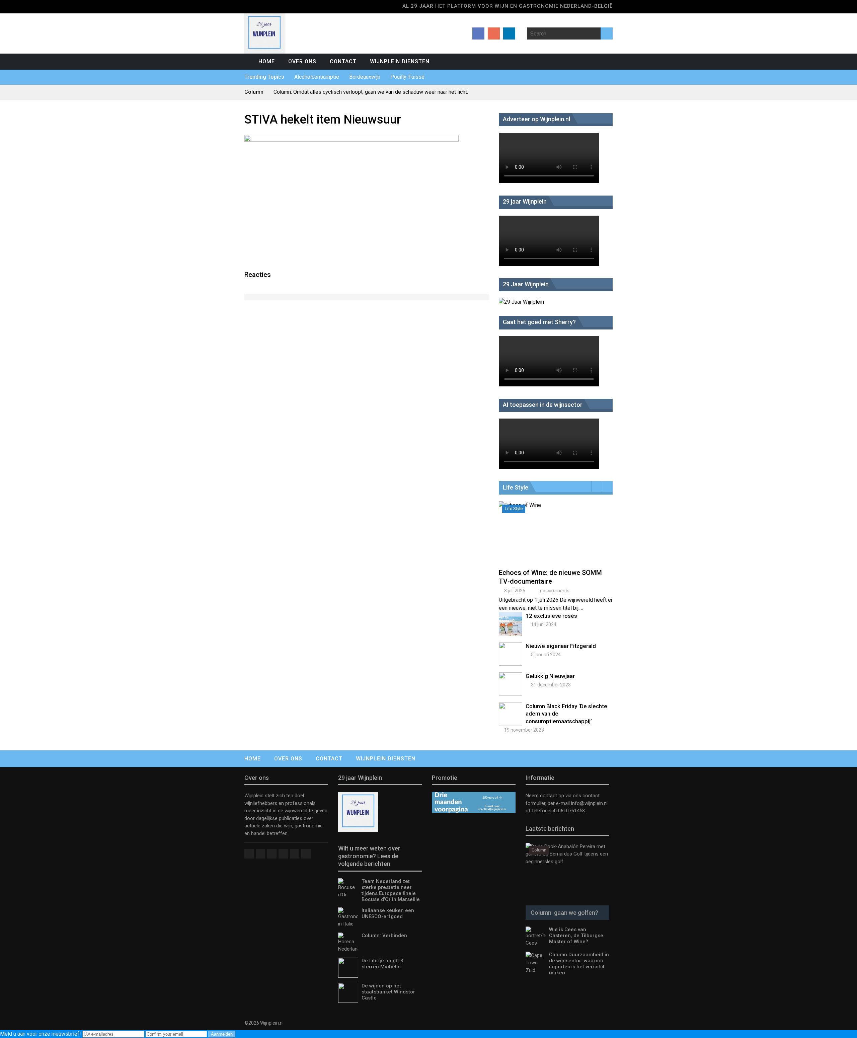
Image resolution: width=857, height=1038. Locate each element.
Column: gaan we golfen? (564, 912)
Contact (343, 61)
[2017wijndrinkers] (351, 140)
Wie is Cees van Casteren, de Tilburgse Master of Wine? (576, 935)
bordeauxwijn (364, 77)
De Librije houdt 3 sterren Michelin (382, 964)
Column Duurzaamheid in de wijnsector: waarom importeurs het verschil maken (579, 964)
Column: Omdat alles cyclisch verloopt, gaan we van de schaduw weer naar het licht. (371, 92)
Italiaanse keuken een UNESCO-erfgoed (388, 913)
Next (607, 486)
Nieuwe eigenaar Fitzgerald (561, 646)
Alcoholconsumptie (316, 77)
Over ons (302, 61)
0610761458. (571, 811)
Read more (557, 540)
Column (539, 849)
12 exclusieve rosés (551, 615)
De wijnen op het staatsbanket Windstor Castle (388, 992)
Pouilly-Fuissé (407, 77)
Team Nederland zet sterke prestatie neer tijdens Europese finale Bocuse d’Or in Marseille (391, 890)
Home (266, 61)
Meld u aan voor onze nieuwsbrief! (41, 1034)
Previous (597, 486)
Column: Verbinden (384, 936)
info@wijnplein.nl (589, 803)
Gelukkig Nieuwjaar (550, 676)
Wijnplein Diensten (400, 61)
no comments (554, 590)
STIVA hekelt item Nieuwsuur (322, 120)
